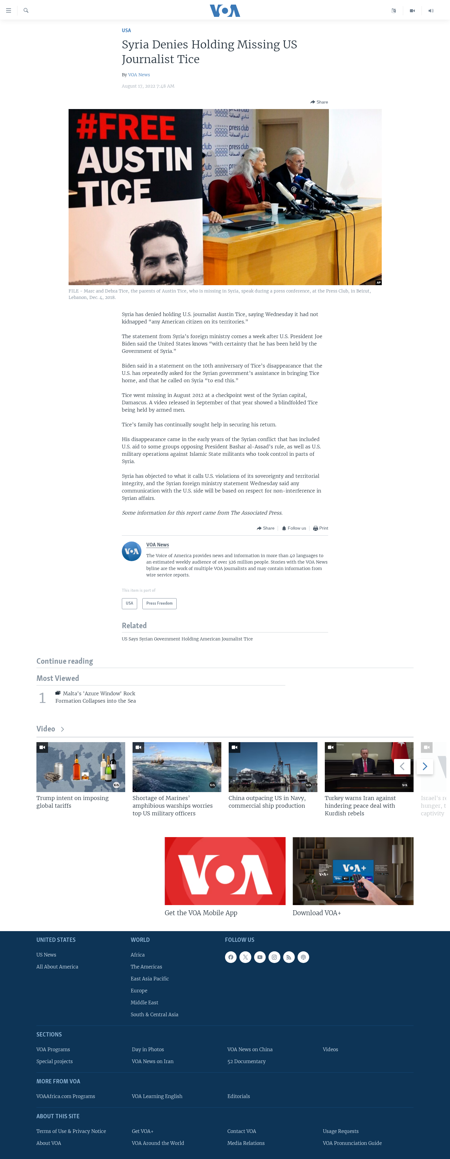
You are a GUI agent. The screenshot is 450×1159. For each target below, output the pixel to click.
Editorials (238, 1096)
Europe (139, 991)
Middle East (144, 1003)
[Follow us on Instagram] (274, 957)
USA (126, 30)
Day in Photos (148, 1049)
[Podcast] (303, 957)
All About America (57, 966)
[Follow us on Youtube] (260, 957)
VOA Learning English (157, 1096)
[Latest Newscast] (431, 10)
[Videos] (412, 10)
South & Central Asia (154, 1014)
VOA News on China (250, 1049)
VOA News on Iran (153, 1061)
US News (46, 954)
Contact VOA (241, 1131)
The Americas (146, 966)
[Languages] (393, 10)
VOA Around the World (158, 1143)
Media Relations (246, 1143)
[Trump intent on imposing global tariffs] (80, 767)
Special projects (54, 1061)
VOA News (139, 74)
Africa (138, 954)
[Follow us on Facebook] (231, 957)
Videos (330, 1049)
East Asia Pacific (150, 979)
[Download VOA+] (353, 871)
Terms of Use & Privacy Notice (71, 1131)
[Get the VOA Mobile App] (225, 871)
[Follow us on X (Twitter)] (245, 957)
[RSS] (289, 957)
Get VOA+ (143, 1131)
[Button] (319, 102)
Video (45, 729)
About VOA (48, 1143)
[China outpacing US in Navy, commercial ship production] (273, 767)
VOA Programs (53, 1049)
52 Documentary (246, 1061)
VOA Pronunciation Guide (352, 1143)
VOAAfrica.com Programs (65, 1096)
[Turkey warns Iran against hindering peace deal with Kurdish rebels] (369, 767)
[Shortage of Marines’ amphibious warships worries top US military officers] (177, 767)
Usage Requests (341, 1131)
